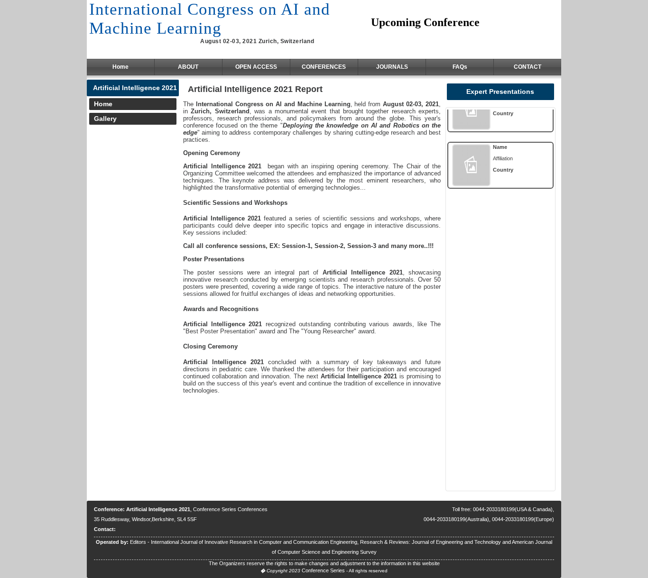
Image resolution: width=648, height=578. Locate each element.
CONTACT (527, 67)
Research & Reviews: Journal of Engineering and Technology (430, 542)
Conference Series (323, 570)
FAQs (460, 67)
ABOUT (188, 67)
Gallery (105, 118)
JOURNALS (392, 67)
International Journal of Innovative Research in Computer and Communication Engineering (254, 542)
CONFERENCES (324, 67)
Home (120, 67)
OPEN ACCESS (256, 67)
